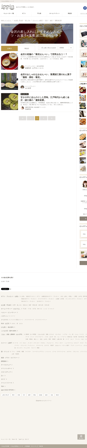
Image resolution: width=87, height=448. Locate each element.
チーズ (27, 336)
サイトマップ (34, 446)
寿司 (50, 339)
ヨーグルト (58, 334)
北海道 (40, 395)
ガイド (3, 379)
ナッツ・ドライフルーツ (36, 336)
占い (2, 375)
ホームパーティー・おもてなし (10, 309)
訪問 (14, 305)
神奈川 (57, 395)
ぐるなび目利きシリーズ (16, 446)
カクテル (69, 351)
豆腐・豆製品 (29, 339)
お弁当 (45, 339)
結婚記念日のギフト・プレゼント (50, 296)
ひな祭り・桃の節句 (7, 327)
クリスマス (4, 319)
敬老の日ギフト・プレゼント (29, 298)
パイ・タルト (22, 342)
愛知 (34, 395)
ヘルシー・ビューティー (8, 312)
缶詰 (41, 339)
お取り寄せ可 (5, 395)
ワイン (13, 351)
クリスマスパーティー (41, 319)
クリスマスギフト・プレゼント (46, 298)
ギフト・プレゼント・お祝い (10, 296)
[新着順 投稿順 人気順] (65, 48)
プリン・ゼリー (59, 342)
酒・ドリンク (5, 351)
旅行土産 (41, 305)
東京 (13, 395)
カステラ (46, 345)
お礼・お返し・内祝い (66, 296)
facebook (85, 8)
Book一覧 (14, 439)
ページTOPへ (81, 443)
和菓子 (52, 345)
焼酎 (23, 351)
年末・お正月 (5, 323)
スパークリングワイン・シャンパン (41, 351)
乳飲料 (17, 354)
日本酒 (18, 351)
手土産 (24, 308)
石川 (24, 395)
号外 (2, 386)
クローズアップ (6, 372)
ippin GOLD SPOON (7, 390)
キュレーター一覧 (5, 439)
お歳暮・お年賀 (60, 298)
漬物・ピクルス (50, 334)
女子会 (34, 308)
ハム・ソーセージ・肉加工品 (64, 336)
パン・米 (71, 334)
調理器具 (4, 361)
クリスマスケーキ (29, 319)
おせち (13, 323)
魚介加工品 (81, 336)
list (10, 288)
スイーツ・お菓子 (6, 343)
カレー (72, 339)
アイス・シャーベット (76, 345)
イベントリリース (6, 383)
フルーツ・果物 (35, 347)
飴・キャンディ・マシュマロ (22, 347)
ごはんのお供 (40, 334)
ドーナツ (17, 345)
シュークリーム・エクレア (72, 342)
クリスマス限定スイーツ (16, 319)
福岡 (29, 395)
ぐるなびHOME (5, 446)
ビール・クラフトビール (59, 351)
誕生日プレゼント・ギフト (33, 296)
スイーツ (12, 316)
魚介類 (75, 336)
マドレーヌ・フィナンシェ (28, 345)
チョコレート (50, 342)
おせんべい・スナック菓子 (62, 345)
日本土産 (47, 305)
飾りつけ (39, 308)
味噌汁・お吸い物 (57, 339)
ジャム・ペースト (79, 334)
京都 (19, 395)
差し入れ (19, 305)
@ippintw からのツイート (44, 400)
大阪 (52, 395)
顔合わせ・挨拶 (27, 305)
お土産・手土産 (5, 281)
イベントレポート (6, 368)
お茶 (13, 354)
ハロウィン (4, 316)
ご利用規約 (27, 446)
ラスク (81, 342)
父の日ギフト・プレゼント (44, 301)
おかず (51, 336)
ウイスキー (28, 351)
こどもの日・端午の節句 (8, 331)
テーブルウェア (6, 365)
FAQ (40, 446)
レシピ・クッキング (49, 308)
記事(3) (9, 48)
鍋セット (36, 339)
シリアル (65, 334)
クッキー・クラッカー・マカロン (36, 342)
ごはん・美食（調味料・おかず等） (12, 334)
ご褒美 (75, 296)
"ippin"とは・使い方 (24, 439)
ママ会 (29, 308)
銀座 (46, 395)
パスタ (46, 336)
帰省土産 (34, 305)
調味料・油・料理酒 (31, 334)
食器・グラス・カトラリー (9, 357)
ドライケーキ (39, 345)
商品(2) (27, 48)
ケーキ (16, 342)
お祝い (23, 296)
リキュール (76, 351)
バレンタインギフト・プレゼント (74, 298)
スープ (67, 339)
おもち (21, 323)
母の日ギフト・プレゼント (28, 301)
